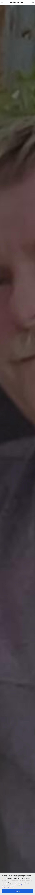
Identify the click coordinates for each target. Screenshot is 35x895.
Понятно (17, 891)
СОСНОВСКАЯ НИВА (16, 2)
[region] (17, 884)
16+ (32, 2)
